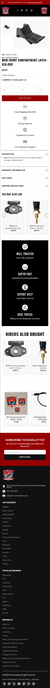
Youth (4, 556)
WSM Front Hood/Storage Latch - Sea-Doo (13, 227)
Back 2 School (7, 511)
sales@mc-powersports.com (17, 496)
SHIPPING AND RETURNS (12, 186)
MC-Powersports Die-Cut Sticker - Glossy (16, 418)
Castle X (5, 602)
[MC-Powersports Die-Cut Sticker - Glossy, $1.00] (16, 403)
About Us (5, 624)
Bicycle (5, 534)
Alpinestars (6, 575)
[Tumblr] (24, 684)
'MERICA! (5, 507)
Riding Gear (6, 526)
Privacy (5, 636)
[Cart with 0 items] (31, 11)
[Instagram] (9, 684)
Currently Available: (14, 80)
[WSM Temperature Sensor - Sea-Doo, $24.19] (37, 213)
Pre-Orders (6, 549)
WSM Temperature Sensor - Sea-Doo (36, 227)
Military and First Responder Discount (16, 658)
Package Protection (9, 655)
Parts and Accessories (11, 537)
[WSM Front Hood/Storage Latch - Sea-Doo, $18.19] (13, 213)
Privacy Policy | (25, 680)
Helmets (5, 522)
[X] (14, 684)
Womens (5, 553)
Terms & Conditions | (10, 680)
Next (46, 2)
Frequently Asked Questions (12, 643)
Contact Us (6, 632)
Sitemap (35, 680)
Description (8, 154)
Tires (4, 541)
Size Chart (7, 178)
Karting (5, 564)
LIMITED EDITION (8, 515)
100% (4, 609)
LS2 (3, 598)
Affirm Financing (8, 628)
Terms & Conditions (9, 647)
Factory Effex (7, 587)
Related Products (25, 194)
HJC (4, 579)
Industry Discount (9, 662)
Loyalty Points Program (11, 666)
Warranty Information (13, 170)
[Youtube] (19, 684)
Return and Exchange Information (15, 640)
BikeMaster (6, 605)
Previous (3, 2)
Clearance (6, 545)
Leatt (4, 590)
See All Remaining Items (34, 2)
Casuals (5, 530)
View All (5, 613)
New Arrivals (7, 518)
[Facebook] (4, 684)
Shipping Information (10, 651)
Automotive (6, 560)
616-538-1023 (12, 491)
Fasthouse (6, 583)
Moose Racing (7, 594)
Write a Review (8, 75)
